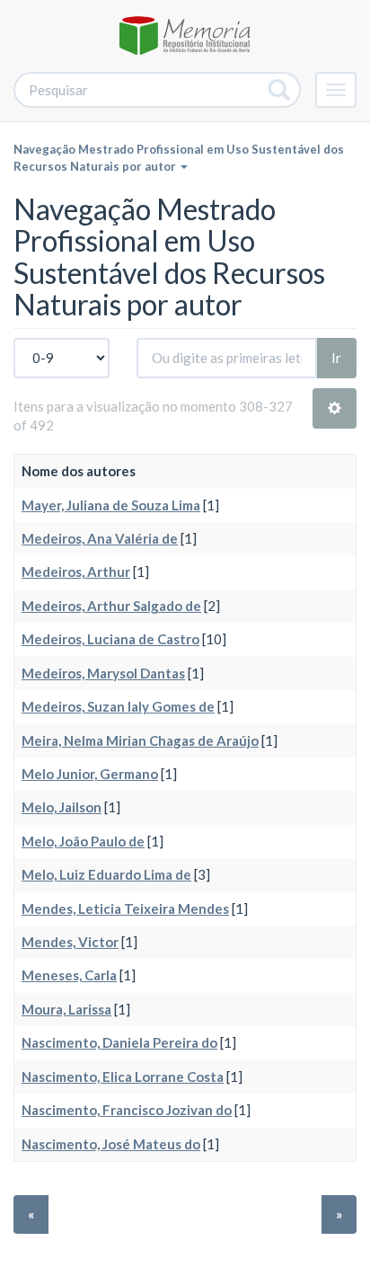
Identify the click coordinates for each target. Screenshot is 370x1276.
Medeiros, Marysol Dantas (103, 673)
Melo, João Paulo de (83, 841)
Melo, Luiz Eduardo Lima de (106, 874)
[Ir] (280, 90)
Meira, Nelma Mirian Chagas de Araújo (140, 740)
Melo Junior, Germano (90, 774)
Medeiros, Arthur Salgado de (111, 606)
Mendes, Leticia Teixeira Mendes (125, 908)
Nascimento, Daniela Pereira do (119, 1042)
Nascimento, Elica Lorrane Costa (123, 1076)
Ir (336, 358)
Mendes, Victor (70, 942)
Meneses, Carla (69, 975)
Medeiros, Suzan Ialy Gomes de (118, 706)
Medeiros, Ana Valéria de (100, 538)
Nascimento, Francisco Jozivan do (127, 1110)
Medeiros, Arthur (76, 571)
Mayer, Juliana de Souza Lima (111, 505)
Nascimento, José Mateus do (111, 1144)
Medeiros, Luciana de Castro (110, 639)
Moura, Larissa (66, 1009)
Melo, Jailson (61, 807)
